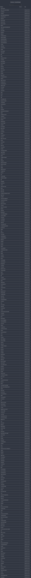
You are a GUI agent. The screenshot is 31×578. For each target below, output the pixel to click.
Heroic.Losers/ (2, 376)
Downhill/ (2, 371)
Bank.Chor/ (2, 232)
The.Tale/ (2, 407)
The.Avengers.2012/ (3, 224)
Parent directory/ (3, 8)
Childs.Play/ (2, 222)
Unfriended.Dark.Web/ (3, 39)
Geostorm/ (2, 342)
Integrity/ (2, 107)
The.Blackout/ (2, 116)
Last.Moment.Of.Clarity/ (4, 328)
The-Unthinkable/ (3, 260)
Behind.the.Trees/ (3, 268)
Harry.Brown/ (2, 109)
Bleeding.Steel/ (3, 212)
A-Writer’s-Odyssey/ (3, 37)
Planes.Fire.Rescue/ (3, 203)
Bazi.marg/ (2, 349)
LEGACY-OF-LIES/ (3, 169)
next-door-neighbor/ (3, 215)
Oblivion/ (2, 229)
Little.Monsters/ (3, 282)
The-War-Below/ (3, 102)
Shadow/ (2, 489)
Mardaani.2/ (2, 239)
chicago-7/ (2, 539)
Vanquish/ (2, 244)
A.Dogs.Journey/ (3, 373)
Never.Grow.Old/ (3, 20)
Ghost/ (1, 289)
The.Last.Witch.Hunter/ (4, 364)
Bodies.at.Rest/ (3, 128)
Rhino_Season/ (3, 525)
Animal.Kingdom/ (3, 63)
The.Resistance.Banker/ (4, 150)
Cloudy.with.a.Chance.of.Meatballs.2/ (5, 448)
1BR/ (1, 97)
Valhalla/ (2, 167)
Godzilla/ (2, 49)
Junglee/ (2, 450)
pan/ (1, 400)
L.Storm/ (2, 184)
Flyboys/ (2, 251)
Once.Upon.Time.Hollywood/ (4, 513)
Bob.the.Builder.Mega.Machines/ (5, 15)
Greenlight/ (2, 352)
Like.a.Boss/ (2, 568)
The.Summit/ (2, 561)
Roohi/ (1, 56)
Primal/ (2, 549)
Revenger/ (2, 347)
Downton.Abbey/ (3, 61)
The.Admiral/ (2, 59)
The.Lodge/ (2, 277)
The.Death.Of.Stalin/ (3, 520)
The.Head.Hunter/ (3, 270)
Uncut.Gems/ (2, 323)
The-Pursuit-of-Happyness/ (4, 198)
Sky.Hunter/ (2, 66)
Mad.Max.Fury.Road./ (3, 164)
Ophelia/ (2, 253)
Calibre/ (2, 510)
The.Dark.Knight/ (3, 176)
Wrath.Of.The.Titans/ (3, 402)
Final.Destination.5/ (3, 472)
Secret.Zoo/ (2, 68)
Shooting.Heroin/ (3, 121)
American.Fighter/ (3, 340)
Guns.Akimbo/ (2, 131)
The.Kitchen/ (2, 301)
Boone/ (2, 335)
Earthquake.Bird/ (3, 292)
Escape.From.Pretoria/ (3, 162)
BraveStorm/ (2, 32)
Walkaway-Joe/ (3, 419)
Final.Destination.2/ (3, 236)
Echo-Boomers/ (3, 227)
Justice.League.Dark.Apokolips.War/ (5, 27)
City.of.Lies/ (2, 479)
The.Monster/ (2, 217)
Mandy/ (2, 188)
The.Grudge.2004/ (3, 397)
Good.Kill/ (2, 73)
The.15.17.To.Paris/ (3, 405)
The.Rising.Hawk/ (3, 508)
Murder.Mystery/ (3, 318)
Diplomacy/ (2, 424)
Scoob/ (2, 378)
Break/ (1, 316)
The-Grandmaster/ (3, 469)
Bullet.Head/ (2, 496)
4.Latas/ (2, 429)
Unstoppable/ (2, 181)
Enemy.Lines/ (2, 390)
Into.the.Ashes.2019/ (3, 491)
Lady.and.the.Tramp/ (3, 186)
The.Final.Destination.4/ (4, 42)
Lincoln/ (2, 143)
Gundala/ (2, 546)
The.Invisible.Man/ (3, 248)
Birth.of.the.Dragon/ (3, 361)
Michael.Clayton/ (3, 426)
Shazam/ (2, 330)
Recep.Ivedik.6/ (3, 477)
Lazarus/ (2, 465)
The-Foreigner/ (3, 304)
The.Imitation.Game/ (3, 83)
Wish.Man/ (2, 119)
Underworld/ (2, 306)
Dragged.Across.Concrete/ (4, 409)
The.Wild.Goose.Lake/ (3, 114)
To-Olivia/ (2, 44)
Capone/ (2, 551)
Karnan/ (2, 258)
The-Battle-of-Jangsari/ (4, 157)
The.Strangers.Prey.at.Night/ (4, 385)
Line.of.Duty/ (2, 414)
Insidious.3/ (2, 498)
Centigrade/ (2, 563)
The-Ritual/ (2, 196)
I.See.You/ (2, 453)
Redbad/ (2, 325)
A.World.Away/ (2, 460)
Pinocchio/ (2, 527)
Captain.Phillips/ (3, 152)
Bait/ (1, 179)
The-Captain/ (2, 313)
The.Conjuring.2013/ (3, 481)
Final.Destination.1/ (3, 104)
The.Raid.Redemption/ (3, 299)
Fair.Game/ (2, 573)
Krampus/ (2, 133)
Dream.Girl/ (2, 145)
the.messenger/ (3, 126)
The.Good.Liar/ (3, 412)
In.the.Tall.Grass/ (3, 47)
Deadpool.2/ (2, 18)
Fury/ (1, 174)
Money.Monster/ (3, 354)
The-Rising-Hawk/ (3, 294)
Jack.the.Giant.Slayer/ (3, 522)
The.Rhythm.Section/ (3, 35)
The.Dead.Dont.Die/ (3, 515)
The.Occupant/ (3, 220)
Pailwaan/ (2, 78)
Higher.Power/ (2, 455)
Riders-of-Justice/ (3, 532)
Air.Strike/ (2, 438)
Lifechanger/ (2, 462)
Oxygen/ (2, 388)
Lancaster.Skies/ (3, 558)
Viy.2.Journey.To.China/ (4, 417)
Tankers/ (2, 246)
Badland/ (2, 25)
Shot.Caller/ (2, 366)
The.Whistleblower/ (3, 441)
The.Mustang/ (2, 484)
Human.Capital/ (3, 51)
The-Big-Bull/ (2, 556)
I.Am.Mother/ (2, 265)
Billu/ (1, 54)
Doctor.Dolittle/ (2, 30)
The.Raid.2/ (2, 13)
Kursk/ (1, 445)
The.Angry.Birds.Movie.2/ (4, 544)
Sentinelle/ (2, 443)
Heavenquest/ (2, 431)
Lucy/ (1, 421)
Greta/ (1, 95)
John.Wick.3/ (2, 256)
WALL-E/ (2, 383)
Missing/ (2, 140)
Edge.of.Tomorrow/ (3, 80)
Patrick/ (2, 272)
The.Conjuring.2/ (3, 457)
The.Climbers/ (2, 11)
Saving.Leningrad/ (3, 23)
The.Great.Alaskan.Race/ (4, 575)
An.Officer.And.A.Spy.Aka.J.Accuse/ (5, 193)
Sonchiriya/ (2, 337)
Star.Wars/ (2, 503)
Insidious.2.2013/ (3, 85)
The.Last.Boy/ (2, 234)
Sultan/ (2, 537)
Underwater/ (2, 210)
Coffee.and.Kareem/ (3, 474)
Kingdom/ (2, 534)
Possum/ (2, 436)
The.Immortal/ (2, 90)
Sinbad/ (2, 155)
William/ (2, 280)
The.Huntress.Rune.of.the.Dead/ (5, 311)
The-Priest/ (2, 205)
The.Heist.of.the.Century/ (4, 200)
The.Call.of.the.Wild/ (3, 486)
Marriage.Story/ (3, 263)
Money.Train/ (2, 191)
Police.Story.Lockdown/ (4, 570)
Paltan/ (2, 92)
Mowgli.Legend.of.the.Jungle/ (4, 433)
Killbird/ (2, 395)
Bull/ (1, 275)
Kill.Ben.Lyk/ (2, 359)
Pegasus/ (2, 71)
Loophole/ (2, 501)
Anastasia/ (2, 241)
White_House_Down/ (3, 138)
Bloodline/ (2, 208)
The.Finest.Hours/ (3, 287)
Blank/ (1, 467)
